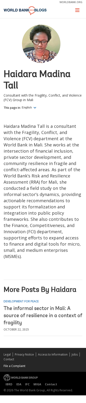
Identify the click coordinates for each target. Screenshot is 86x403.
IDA (18, 384)
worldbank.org (70, 2)
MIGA (37, 384)
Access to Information (53, 354)
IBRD (8, 384)
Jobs (75, 354)
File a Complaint (14, 366)
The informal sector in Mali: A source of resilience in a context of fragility (43, 316)
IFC (27, 384)
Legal (7, 354)
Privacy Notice (24, 354)
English (27, 107)
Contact (9, 359)
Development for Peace (21, 301)
